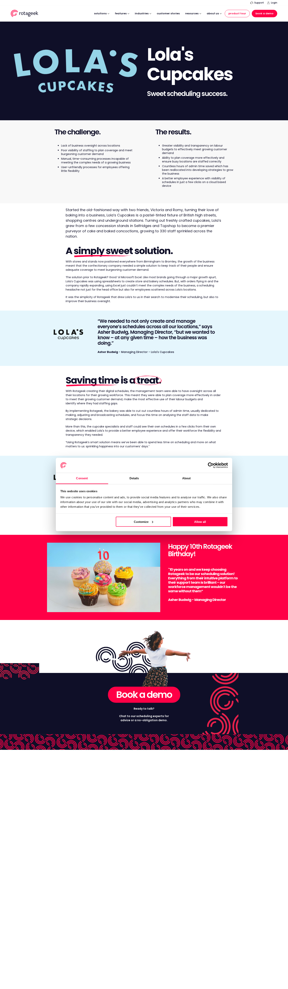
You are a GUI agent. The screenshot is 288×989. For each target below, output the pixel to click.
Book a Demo (264, 13)
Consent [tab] (82, 478)
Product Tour (237, 13)
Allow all (200, 521)
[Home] (24, 14)
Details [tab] (134, 478)
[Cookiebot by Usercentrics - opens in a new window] (211, 465)
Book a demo (144, 694)
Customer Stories (168, 13)
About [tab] (186, 478)
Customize (141, 521)
